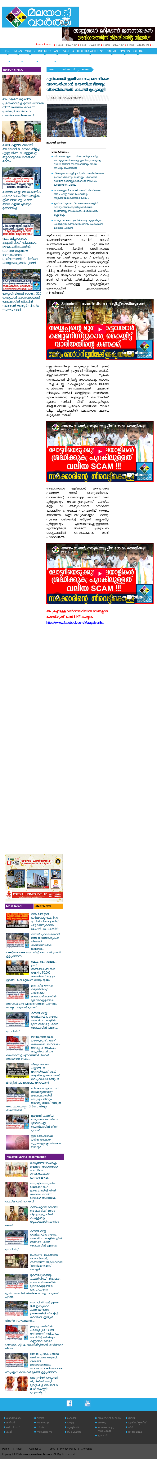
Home (5, 1448)
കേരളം (85, 70)
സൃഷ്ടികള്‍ (72, 1428)
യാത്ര (70, 1423)
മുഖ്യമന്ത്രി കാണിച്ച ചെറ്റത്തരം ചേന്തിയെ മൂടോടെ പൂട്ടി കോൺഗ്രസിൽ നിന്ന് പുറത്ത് (44, 1124)
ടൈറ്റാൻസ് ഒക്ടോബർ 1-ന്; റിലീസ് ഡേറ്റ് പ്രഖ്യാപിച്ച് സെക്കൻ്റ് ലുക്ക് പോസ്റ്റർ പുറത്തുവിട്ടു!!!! (45, 1385)
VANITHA (68, 51)
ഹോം (52, 70)
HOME (7, 51)
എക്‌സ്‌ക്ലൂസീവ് (137, 1423)
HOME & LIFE (37, 58)
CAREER (30, 51)
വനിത (40, 1418)
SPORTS (124, 51)
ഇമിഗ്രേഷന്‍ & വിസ (109, 1418)
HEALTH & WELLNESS (90, 51)
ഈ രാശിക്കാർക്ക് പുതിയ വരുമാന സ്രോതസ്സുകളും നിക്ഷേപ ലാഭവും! (46, 1142)
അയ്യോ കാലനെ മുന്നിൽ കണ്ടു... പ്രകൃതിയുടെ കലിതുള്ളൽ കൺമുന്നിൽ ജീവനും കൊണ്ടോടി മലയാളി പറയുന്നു (78, 224)
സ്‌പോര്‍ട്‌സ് (44, 1432)
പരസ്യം (101, 1423)
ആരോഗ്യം (43, 1423)
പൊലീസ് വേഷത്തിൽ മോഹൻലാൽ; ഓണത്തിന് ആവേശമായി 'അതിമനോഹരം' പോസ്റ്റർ (46, 1263)
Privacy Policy (68, 1448)
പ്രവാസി (102, 1436)
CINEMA (111, 51)
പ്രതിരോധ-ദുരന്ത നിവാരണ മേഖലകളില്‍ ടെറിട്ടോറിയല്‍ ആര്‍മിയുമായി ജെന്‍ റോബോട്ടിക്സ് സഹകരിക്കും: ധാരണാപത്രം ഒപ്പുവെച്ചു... (76, 209)
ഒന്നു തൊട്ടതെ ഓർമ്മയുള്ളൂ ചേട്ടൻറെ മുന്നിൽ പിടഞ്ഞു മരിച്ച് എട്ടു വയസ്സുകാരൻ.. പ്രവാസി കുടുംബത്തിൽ (45, 922)
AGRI (57, 51)
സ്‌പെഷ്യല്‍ (74, 1432)
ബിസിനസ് (13, 1428)
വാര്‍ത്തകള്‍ (68, 70)
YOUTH (22, 58)
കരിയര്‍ (10, 1423)
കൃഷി (9, 1432)
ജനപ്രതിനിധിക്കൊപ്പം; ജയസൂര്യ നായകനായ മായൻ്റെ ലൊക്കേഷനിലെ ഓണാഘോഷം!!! (44, 1171)
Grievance (86, 1448)
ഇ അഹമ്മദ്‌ (135, 1432)
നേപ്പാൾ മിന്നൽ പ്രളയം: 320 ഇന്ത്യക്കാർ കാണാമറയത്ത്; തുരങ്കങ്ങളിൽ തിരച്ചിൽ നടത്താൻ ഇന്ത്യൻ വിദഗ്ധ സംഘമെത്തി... (21, 302)
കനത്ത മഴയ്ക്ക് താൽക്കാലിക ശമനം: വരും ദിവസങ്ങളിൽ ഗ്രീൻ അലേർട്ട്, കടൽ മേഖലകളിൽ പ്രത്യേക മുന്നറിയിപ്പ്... (21, 200)
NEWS (18, 51)
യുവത (131, 1418)
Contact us (35, 1448)
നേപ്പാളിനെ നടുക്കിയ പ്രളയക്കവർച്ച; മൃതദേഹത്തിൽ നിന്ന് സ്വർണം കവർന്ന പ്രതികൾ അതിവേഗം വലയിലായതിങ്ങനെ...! (22, 108)
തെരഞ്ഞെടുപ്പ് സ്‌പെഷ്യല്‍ (105, 1429)
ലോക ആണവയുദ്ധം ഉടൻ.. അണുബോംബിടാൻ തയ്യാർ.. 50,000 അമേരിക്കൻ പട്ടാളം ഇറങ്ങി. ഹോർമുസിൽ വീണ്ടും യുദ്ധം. (31, 971)
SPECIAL (9, 58)
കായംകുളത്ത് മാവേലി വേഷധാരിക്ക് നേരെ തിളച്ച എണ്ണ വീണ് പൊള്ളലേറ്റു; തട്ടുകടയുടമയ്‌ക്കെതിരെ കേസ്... (20, 153)
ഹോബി (71, 1418)
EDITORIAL (55, 58)
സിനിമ (41, 1428)
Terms (51, 1448)
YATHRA (138, 51)
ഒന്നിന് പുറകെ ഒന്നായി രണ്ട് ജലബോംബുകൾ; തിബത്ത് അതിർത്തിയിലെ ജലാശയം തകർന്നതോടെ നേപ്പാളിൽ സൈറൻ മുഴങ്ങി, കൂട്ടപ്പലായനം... (33, 946)
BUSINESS (44, 51)
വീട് (130, 1428)
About (19, 1448)
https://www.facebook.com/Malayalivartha (74, 623)
